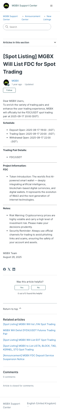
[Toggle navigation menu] (51, 5)
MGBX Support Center (11, 405)
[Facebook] (4, 269)
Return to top (11, 308)
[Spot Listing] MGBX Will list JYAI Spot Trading (29, 324)
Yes (21, 287)
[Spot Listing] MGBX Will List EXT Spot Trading (29, 339)
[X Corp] (9, 269)
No (38, 287)
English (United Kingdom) (41, 403)
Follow (9, 90)
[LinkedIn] (13, 269)
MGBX (15, 80)
